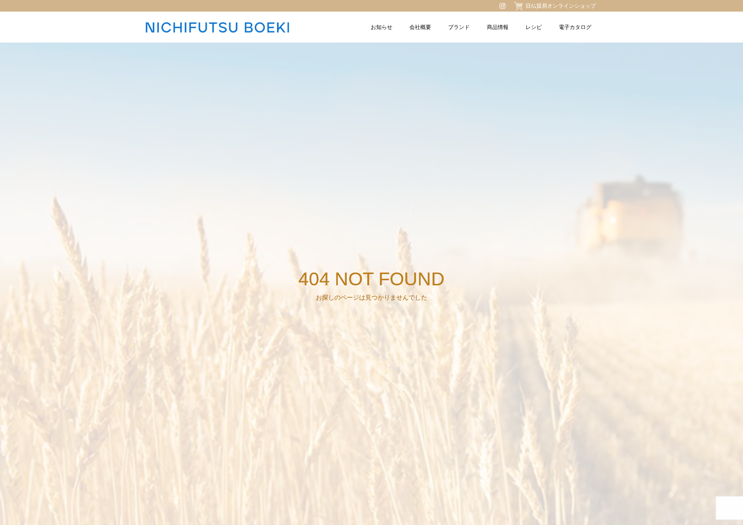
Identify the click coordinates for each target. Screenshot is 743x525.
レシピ (534, 27)
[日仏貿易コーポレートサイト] (235, 27)
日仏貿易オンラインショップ (561, 6)
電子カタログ (575, 27)
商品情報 (497, 27)
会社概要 (420, 27)
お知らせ (381, 27)
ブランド (459, 27)
